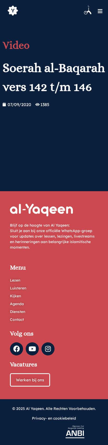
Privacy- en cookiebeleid (54, 418)
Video (16, 45)
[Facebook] (16, 348)
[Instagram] (48, 348)
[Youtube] (32, 348)
